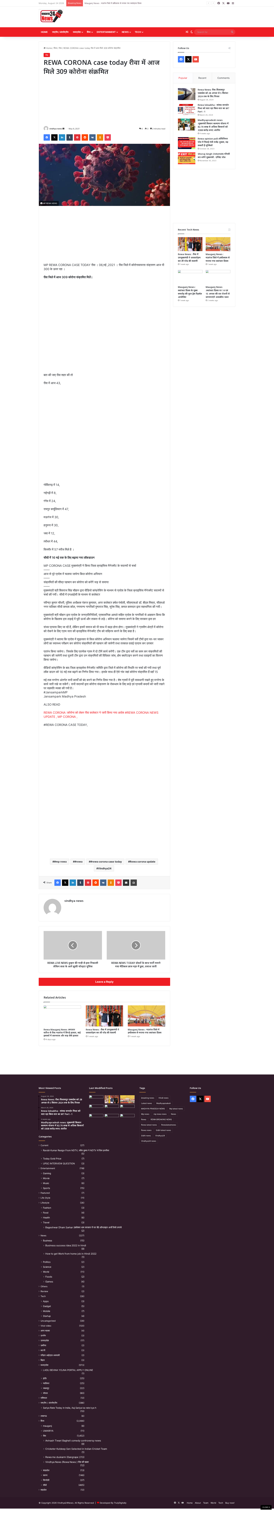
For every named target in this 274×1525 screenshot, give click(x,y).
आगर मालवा (45, 1330)
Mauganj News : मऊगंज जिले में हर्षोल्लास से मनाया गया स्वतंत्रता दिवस (144, 1031)
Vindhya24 (104, 868)
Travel (46, 1222)
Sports (46, 1188)
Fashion (47, 1207)
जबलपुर (46, 1388)
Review (44, 1291)
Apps (46, 1301)
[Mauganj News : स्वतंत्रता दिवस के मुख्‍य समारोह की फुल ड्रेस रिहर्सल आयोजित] (190, 277)
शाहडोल (46, 1470)
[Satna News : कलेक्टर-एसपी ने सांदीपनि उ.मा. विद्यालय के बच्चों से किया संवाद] (127, 1118)
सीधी (45, 1485)
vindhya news (55, 128)
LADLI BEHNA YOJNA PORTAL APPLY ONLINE (68, 1370)
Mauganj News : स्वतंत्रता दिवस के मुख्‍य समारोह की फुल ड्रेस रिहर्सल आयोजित (116, 3)
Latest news (146, 1103)
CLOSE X (266, 1507)
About (198, 1503)
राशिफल (44, 1398)
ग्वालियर (46, 1383)
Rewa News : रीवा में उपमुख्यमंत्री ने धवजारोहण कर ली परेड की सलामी (102, 1031)
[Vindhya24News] (51, 16)
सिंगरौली (46, 1480)
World (46, 1271)
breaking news (147, 1098)
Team (205, 1503)
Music (46, 1183)
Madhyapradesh (163, 1103)
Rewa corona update (142, 861)
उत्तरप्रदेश (45, 1340)
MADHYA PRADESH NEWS (153, 1108)
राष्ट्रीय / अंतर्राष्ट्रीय (60, 32)
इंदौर (45, 1378)
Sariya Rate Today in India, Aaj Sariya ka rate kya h (69, 1407)
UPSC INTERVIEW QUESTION (59, 1163)
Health (46, 1217)
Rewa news (146, 1130)
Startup (47, 1316)
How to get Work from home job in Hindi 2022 (70, 1253)
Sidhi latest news (163, 1130)
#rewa (78, 861)
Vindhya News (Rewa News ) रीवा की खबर (67, 1461)
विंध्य (89, 32)
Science (47, 1266)
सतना (45, 1475)
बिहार (43, 1360)
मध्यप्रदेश (77, 32)
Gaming (47, 1173)
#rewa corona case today (106, 861)
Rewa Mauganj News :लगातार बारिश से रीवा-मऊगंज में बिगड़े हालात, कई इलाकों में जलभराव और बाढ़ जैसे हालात (62, 1032)
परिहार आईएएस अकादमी (50, 1355)
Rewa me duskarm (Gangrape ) (62, 1457)
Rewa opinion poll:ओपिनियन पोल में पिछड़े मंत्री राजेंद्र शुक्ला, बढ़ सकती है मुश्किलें (213, 142)
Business (47, 1240)
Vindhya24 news (148, 1141)
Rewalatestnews (168, 1125)
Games (49, 1281)
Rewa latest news (149, 1125)
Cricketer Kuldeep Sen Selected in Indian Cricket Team (76, 1448)
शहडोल (43, 1490)
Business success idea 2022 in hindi (65, 1245)
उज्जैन (43, 1335)
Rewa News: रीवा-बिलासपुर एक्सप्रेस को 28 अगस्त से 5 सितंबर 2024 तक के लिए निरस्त (213, 93)
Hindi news (163, 1098)
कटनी (43, 1350)
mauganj (47, 1425)
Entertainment (106, 32)
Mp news (145, 1114)
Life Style (45, 1198)
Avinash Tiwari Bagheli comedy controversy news (73, 1440)
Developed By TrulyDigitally (112, 1503)
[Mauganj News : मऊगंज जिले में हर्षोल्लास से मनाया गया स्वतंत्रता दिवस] (146, 1015)
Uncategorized (48, 1321)
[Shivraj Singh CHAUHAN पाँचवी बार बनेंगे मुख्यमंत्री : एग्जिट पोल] (186, 158)
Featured (45, 1193)
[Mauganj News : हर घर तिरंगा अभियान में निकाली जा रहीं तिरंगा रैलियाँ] (127, 1109)
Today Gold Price (52, 1158)
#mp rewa (60, 861)
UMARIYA (48, 1430)
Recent (202, 77)
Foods (48, 1276)
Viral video (46, 1325)
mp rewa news (160, 1114)
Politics (46, 1262)
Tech (138, 32)
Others (44, 1286)
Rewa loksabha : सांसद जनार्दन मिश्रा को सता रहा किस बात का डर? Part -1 (213, 108)
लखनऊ (44, 1416)
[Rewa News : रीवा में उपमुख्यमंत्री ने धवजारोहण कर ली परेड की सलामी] (104, 1015)
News (125, 32)
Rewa (143, 1119)
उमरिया (43, 1345)
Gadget (47, 1306)
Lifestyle (45, 1202)
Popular (183, 77)
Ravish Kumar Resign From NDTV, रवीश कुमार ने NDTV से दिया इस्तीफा (76, 1150)
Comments (223, 77)
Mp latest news (176, 1108)
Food (45, 1212)
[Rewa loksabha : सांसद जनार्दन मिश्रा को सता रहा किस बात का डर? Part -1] (186, 109)
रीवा (60, 48)
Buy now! (230, 1503)
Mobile (46, 1311)
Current (44, 1145)
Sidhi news (146, 1135)
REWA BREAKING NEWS (161, 1119)
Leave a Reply (104, 981)
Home (44, 32)
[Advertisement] (170, 17)
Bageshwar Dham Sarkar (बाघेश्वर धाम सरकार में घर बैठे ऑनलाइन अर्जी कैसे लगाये (83, 1227)
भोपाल (45, 1393)
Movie (46, 1178)
